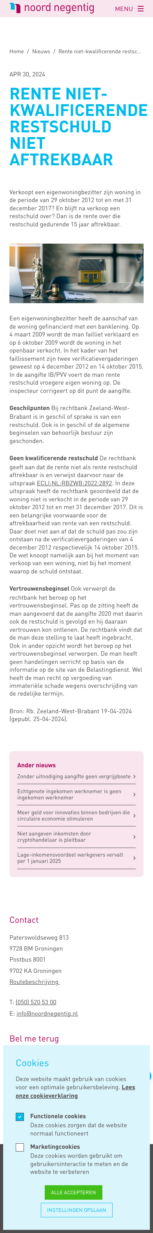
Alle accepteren (73, 1192)
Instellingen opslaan (76, 1210)
